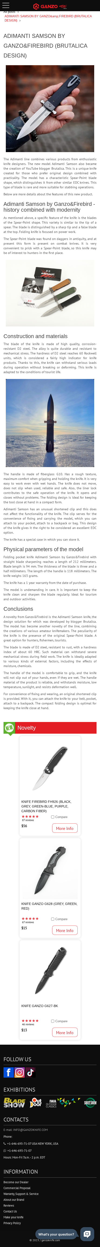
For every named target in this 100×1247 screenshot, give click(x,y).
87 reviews (28, 820)
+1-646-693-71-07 (19, 1151)
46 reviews (28, 1024)
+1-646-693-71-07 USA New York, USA (32, 1144)
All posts (9, 12)
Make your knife (13, 1217)
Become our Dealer (15, 1182)
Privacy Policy (12, 1223)
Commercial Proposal (16, 1188)
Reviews (8, 1206)
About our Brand (13, 1200)
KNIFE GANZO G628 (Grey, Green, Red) (49, 906)
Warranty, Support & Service (21, 1194)
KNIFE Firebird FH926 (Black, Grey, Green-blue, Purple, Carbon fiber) (46, 806)
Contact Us (10, 1211)
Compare (61, 817)
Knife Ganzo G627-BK (39, 1006)
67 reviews (28, 922)
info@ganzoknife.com (30, 1130)
